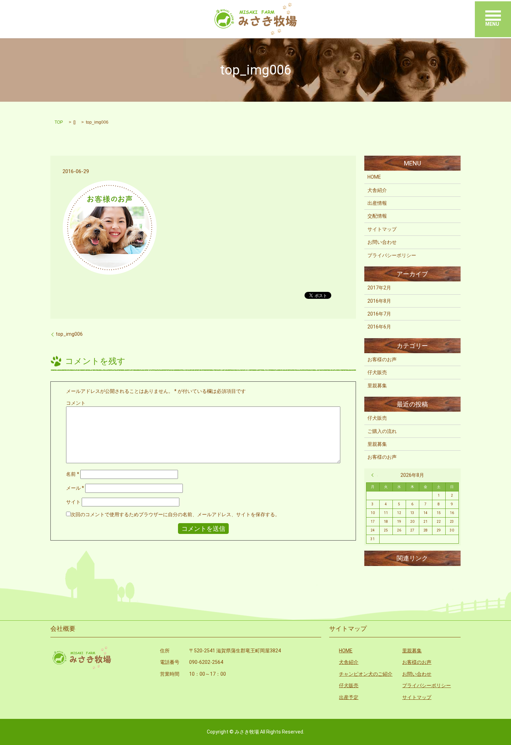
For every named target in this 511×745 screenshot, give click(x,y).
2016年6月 (379, 326)
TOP (59, 122)
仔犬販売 (377, 372)
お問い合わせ (382, 242)
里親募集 (377, 385)
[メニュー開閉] (493, 15)
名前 (72, 474)
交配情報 (377, 216)
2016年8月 (379, 301)
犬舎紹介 (377, 190)
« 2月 (374, 475)
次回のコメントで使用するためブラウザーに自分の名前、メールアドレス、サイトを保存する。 (175, 514)
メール (75, 488)
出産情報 (377, 203)
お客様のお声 (382, 359)
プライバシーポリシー (391, 255)
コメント (76, 403)
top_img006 (69, 334)
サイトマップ (382, 229)
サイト (73, 502)
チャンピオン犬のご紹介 (365, 674)
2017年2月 (379, 287)
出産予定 (348, 697)
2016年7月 (379, 314)
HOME (374, 177)
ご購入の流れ (382, 431)
